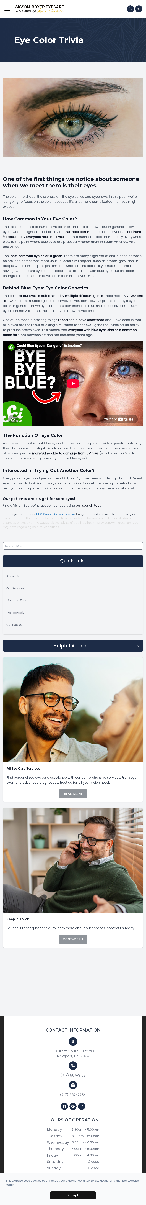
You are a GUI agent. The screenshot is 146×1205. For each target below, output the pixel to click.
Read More (73, 794)
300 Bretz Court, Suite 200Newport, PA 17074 (73, 1054)
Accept (73, 1195)
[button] (7, 9)
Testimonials (15, 613)
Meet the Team (17, 600)
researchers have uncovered (81, 320)
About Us (12, 576)
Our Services (15, 588)
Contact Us (14, 625)
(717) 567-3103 (73, 1075)
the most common (80, 231)
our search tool (88, 505)
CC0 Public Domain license (55, 514)
